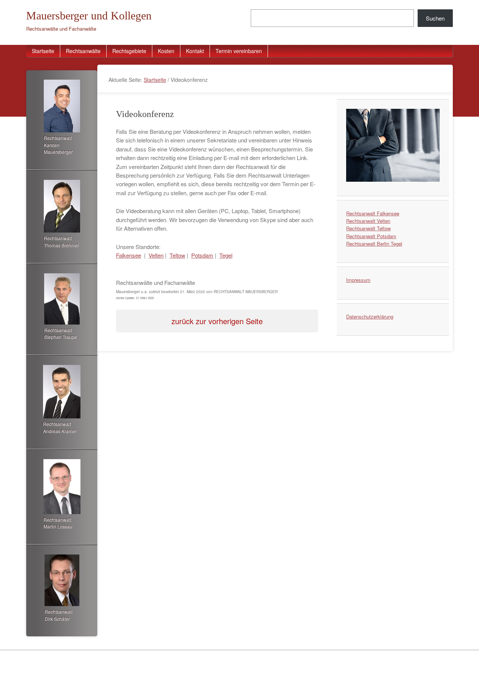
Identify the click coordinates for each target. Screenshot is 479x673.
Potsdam (202, 255)
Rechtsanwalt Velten (368, 220)
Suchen (435, 18)
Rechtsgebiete (129, 51)
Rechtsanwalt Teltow (368, 228)
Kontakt (195, 51)
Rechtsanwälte (83, 51)
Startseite (43, 51)
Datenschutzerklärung (369, 316)
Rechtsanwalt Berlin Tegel (374, 243)
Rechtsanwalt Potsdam (371, 236)
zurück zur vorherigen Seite (217, 321)
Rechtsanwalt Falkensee (372, 213)
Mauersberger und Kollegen (89, 15)
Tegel (225, 255)
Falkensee (128, 255)
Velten (156, 255)
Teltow (177, 255)
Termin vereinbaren (239, 51)
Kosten (166, 51)
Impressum (358, 279)
